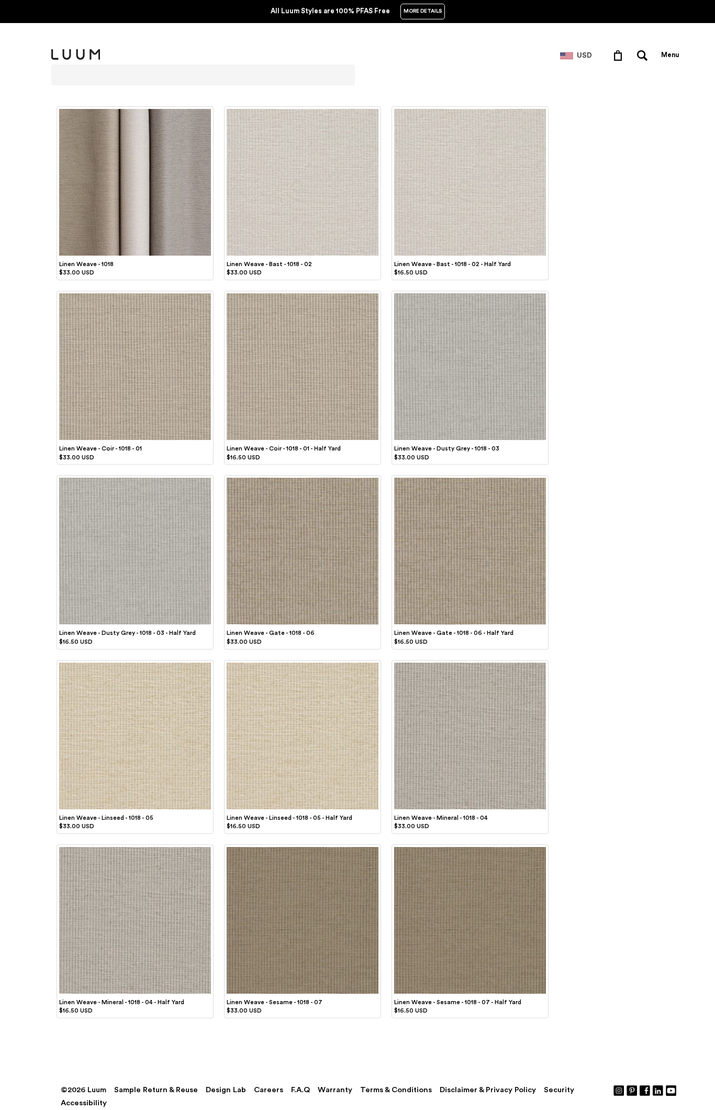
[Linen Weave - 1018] (135, 110)
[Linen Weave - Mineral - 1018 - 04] (470, 664)
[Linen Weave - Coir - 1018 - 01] (135, 294)
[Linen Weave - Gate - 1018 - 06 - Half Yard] (470, 479)
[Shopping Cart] (620, 55)
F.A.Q (300, 1090)
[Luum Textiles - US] (75, 57)
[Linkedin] (658, 1090)
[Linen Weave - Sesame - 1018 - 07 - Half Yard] (470, 848)
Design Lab (226, 1090)
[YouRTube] (671, 1090)
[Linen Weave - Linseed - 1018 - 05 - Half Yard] (302, 664)
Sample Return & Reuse (156, 1090)
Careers (268, 1090)
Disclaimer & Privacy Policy (488, 1090)
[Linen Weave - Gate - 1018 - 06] (302, 479)
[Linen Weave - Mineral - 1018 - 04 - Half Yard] (135, 848)
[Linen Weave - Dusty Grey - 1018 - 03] (470, 294)
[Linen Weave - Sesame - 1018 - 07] (302, 848)
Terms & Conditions (396, 1090)
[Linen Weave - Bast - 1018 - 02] (302, 110)
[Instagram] (619, 1090)
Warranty (335, 1090)
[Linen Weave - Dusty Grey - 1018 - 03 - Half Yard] (135, 479)
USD (584, 55)
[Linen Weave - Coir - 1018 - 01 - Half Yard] (302, 294)
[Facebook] (645, 1090)
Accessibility (84, 1103)
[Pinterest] (632, 1090)
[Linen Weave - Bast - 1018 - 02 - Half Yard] (470, 110)
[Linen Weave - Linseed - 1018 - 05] (135, 664)
